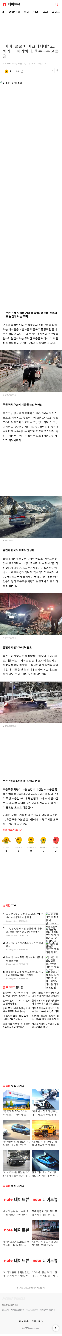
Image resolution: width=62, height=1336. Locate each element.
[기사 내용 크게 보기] (57, 71)
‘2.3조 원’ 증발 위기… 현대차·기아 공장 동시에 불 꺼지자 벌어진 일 (45, 1274)
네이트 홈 (24, 1321)
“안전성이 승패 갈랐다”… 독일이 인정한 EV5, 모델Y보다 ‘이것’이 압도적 (16, 1144)
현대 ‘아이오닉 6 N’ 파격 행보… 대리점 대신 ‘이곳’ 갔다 (45, 1174)
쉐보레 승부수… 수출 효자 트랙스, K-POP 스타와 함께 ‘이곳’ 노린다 (16, 1213)
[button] (55, 1328)
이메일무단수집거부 (47, 1310)
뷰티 (26, 12)
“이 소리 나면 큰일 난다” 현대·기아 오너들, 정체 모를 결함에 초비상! (16, 1174)
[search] (56, 4)
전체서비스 (37, 1321)
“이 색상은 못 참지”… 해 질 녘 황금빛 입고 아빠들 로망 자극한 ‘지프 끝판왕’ (45, 1144)
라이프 (56, 12)
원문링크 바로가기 (13, 829)
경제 (45, 12)
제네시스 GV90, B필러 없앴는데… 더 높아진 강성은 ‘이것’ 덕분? (16, 1244)
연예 (36, 12)
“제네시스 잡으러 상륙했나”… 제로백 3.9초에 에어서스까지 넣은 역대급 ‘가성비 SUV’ (45, 1113)
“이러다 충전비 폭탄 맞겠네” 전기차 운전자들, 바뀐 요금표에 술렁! (16, 1274)
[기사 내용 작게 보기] (52, 72)
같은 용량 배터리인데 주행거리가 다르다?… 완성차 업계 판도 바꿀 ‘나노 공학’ (45, 1213)
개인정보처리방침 (17, 1310)
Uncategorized (11, 921)
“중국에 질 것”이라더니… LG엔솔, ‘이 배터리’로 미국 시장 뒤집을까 (16, 1113)
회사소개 (5, 1310)
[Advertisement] (31, 26)
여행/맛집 (14, 12)
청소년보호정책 (32, 1310)
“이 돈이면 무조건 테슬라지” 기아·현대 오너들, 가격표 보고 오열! (45, 1244)
